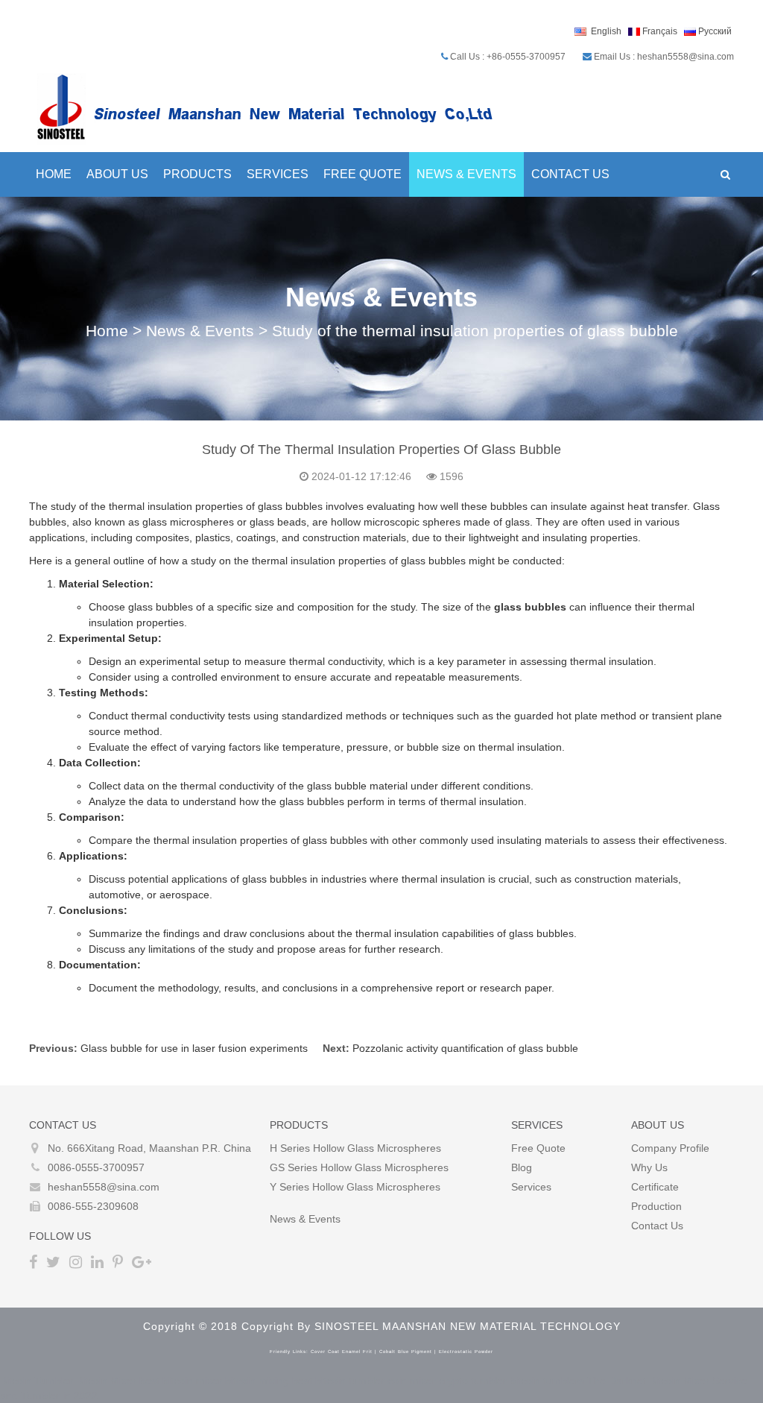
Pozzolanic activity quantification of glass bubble (465, 1048)
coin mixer (411, 1381)
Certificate (655, 1187)
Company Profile (670, 1148)
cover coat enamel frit (342, 1351)
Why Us (649, 1167)
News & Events (466, 174)
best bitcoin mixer (180, 1381)
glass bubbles (530, 607)
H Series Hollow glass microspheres (355, 1148)
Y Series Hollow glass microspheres (355, 1187)
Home (54, 174)
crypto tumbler (473, 1381)
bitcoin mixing (257, 1381)
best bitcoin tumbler (338, 1381)
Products (197, 174)
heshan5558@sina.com (103, 1187)
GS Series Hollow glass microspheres (359, 1167)
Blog (521, 1167)
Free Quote (362, 174)
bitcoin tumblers (547, 1381)
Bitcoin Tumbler (36, 1381)
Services (277, 174)
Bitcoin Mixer (106, 1381)
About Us (117, 174)
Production (656, 1206)
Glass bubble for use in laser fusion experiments (194, 1048)
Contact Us (570, 174)
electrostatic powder (466, 1351)
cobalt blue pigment (405, 1351)
